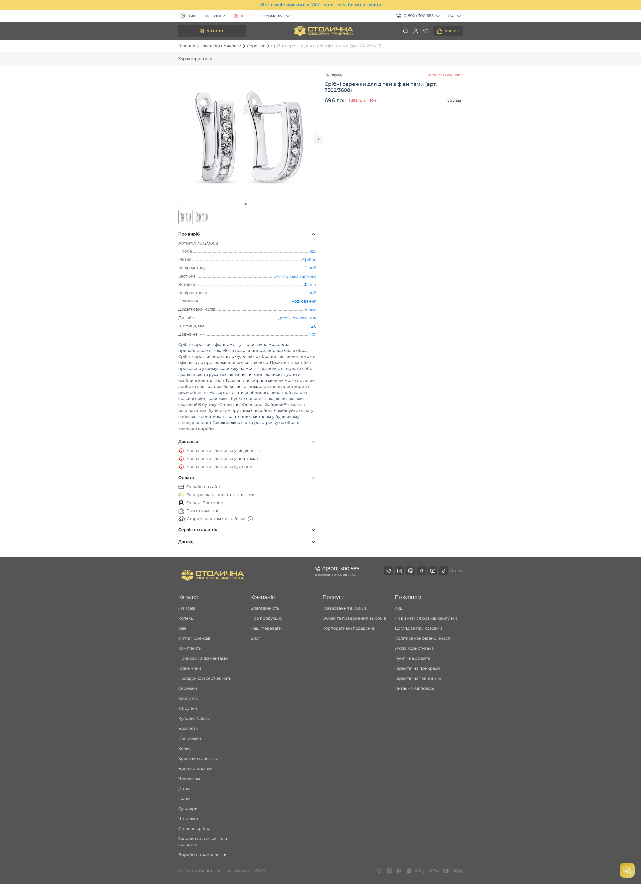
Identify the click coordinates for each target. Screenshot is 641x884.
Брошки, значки (195, 769)
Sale (182, 628)
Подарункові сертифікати (205, 679)
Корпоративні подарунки (349, 628)
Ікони (184, 799)
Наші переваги (266, 628)
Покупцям (408, 597)
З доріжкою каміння (295, 318)
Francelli (186, 608)
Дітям (184, 789)
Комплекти (190, 648)
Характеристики (195, 59)
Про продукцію (266, 618)
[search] (406, 31)
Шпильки (188, 819)
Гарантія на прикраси (417, 669)
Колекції (187, 618)
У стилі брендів (194, 638)
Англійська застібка (296, 277)
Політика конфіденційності (423, 638)
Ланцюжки (189, 739)
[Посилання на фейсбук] (421, 570)
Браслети (188, 729)
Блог (255, 638)
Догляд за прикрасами (418, 628)
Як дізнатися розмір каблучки (426, 618)
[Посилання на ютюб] (432, 570)
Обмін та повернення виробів (354, 618)
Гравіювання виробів (345, 608)
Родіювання (303, 301)
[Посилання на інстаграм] (399, 570)
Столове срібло (194, 829)
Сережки (187, 689)
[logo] (323, 31)
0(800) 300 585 (419, 16)
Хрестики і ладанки (198, 759)
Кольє (184, 749)
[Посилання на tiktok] (443, 570)
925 (312, 252)
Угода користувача (414, 648)
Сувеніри (188, 809)
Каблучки (188, 699)
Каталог (216, 31)
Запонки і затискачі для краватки (202, 842)
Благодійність (264, 608)
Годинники (189, 669)
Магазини (215, 16)
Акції (245, 16)
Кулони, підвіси (194, 719)
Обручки (187, 709)
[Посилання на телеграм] (388, 570)
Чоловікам (189, 779)
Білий (310, 268)
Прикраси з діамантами (203, 658)
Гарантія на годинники (418, 679)
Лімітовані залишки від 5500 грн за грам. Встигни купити (320, 5)
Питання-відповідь (414, 689)
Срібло (309, 260)
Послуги (334, 597)
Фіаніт (310, 285)
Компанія (262, 597)
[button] (416, 31)
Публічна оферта (412, 658)
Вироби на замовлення (203, 855)
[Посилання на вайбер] (410, 570)
